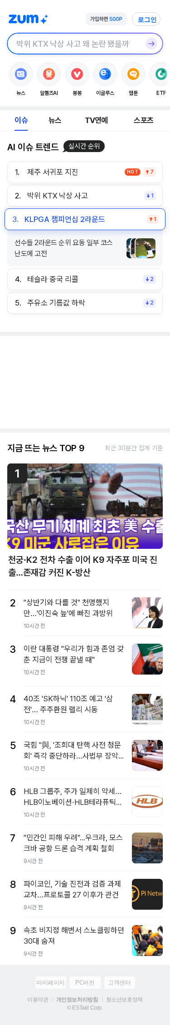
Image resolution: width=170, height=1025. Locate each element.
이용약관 (37, 999)
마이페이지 (50, 982)
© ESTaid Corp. (84, 1008)
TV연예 (96, 120)
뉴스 (55, 120)
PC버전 (84, 982)
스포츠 (143, 120)
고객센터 (119, 982)
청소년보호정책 (124, 999)
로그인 (147, 19)
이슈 (21, 120)
